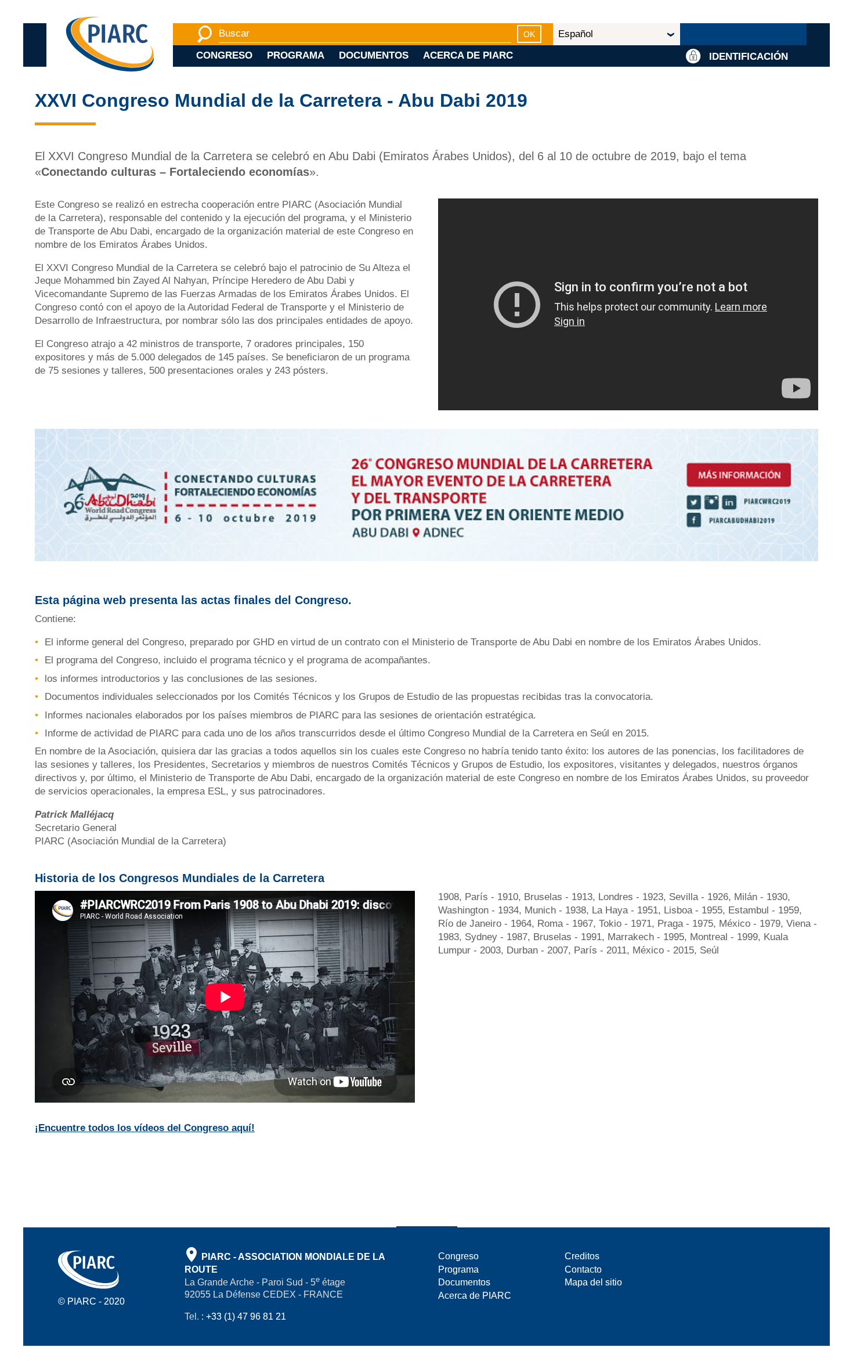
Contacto (583, 1269)
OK (529, 34)
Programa (295, 55)
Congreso (224, 55)
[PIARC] (110, 45)
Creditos (582, 1256)
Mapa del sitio (593, 1282)
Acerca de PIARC (468, 55)
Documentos (374, 55)
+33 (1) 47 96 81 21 (246, 1316)
